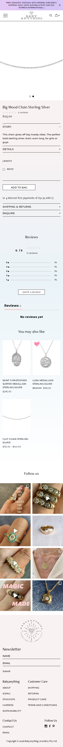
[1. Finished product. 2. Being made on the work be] (47, 595)
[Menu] (5, 15)
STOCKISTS (9, 699)
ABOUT (7, 688)
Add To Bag (19, 187)
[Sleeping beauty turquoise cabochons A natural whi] (15, 531)
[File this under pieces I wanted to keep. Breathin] (47, 531)
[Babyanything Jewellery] (31, 15)
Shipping (33, 688)
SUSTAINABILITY (12, 711)
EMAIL (6, 733)
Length (7, 161)
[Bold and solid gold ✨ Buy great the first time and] (47, 563)
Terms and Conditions (42, 705)
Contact (8, 727)
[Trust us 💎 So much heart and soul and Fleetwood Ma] (15, 563)
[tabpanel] (31, 60)
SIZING (6, 694)
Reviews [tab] (12, 306)
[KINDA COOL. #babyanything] (15, 498)
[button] (31, 263)
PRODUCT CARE (37, 699)
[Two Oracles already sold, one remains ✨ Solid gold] (47, 498)
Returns (33, 694)
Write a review (31, 292)
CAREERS (8, 705)
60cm (10, 169)
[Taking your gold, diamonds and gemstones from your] (15, 595)
